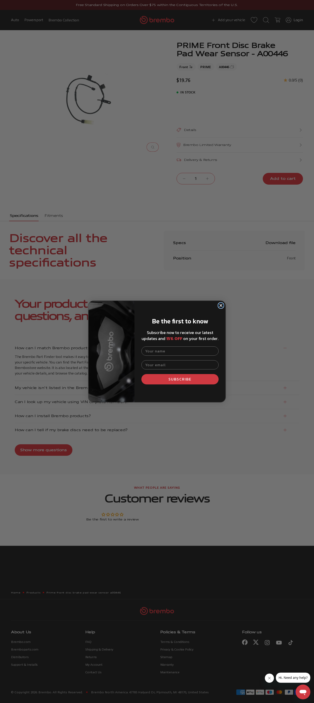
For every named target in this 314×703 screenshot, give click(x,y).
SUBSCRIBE (179, 379)
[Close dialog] (221, 305)
